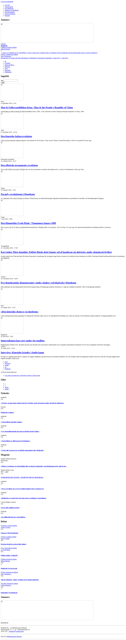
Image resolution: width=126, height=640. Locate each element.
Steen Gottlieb (5, 538)
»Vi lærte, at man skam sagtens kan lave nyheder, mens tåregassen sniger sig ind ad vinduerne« (32, 403)
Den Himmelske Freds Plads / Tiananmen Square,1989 (28, 223)
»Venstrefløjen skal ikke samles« (11, 422)
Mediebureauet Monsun (14, 636)
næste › (7, 387)
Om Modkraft (9, 8)
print (6, 362)
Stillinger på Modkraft (11, 10)
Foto (6, 68)
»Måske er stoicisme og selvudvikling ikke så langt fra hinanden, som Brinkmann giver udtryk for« (34, 466)
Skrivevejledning (10, 14)
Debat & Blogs (9, 65)
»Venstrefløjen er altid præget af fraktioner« (15, 441)
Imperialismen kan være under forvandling (22, 340)
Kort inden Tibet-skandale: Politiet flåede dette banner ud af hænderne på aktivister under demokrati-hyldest (56, 252)
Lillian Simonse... (6, 585)
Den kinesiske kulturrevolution (16, 136)
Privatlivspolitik (9, 12)
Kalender (7, 70)
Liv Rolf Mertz (5, 550)
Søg (2, 80)
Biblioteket (8, 72)
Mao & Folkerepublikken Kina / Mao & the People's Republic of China (37, 107)
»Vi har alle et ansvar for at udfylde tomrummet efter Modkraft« (22, 450)
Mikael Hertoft (5, 49)
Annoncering (9, 7)
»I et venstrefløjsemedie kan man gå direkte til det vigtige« (20, 431)
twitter (7, 365)
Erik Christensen (6, 56)
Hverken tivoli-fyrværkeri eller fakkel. (13, 544)
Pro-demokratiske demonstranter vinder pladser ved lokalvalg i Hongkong (38, 282)
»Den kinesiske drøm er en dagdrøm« (19, 311)
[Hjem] (3, 44)
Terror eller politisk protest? (10, 508)
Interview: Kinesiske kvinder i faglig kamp (22, 352)
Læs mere (22, 375)
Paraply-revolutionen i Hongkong (18, 194)
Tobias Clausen (5, 527)
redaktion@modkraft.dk (16, 631)
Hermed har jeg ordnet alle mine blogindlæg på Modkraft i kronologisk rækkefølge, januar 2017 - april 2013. (34, 58)
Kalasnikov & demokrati (9, 592)
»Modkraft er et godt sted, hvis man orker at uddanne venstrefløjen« (23, 498)
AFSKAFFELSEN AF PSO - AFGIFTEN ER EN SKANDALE (22, 477)
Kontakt (7, 15)
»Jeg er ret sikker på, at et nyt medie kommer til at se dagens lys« (22, 489)
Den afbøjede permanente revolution (19, 165)
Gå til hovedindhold (7, 1)
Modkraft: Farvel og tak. (9, 568)
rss (5, 367)
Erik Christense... (6, 574)
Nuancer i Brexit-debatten (9, 533)
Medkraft (7, 369)
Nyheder (7, 63)
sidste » (7, 389)
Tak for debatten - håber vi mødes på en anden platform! (20, 580)
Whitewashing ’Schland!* (9, 555)
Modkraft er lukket (7, 412)
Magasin (7, 67)
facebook (7, 363)
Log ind (7, 5)
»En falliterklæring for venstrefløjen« (13, 517)
